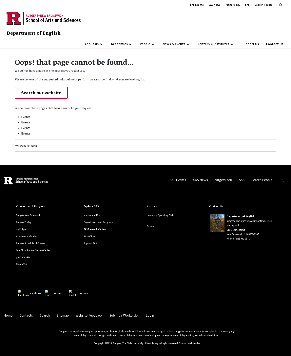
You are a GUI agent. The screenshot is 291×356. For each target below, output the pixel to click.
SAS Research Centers (95, 229)
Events (25, 117)
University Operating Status (161, 215)
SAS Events (197, 5)
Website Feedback (89, 315)
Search (45, 315)
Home (8, 315)
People (145, 44)
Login (150, 315)
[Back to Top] (282, 346)
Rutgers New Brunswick (28, 215)
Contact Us (274, 44)
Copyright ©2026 (103, 343)
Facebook (35, 293)
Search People (264, 5)
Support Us (250, 44)
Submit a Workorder (124, 315)
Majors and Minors (93, 215)
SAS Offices (89, 236)
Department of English (34, 33)
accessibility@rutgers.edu (133, 335)
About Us (92, 44)
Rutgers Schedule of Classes (30, 243)
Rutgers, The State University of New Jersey (135, 343)
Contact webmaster (189, 343)
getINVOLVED (23, 257)
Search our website (41, 93)
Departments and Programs (98, 222)
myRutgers (21, 229)
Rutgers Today (23, 222)
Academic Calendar (26, 236)
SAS (247, 5)
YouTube (83, 293)
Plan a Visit (22, 264)
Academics (119, 44)
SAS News (215, 5)
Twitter (57, 293)
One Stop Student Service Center (33, 250)
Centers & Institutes (213, 44)
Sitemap (63, 315)
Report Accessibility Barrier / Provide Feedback (189, 335)
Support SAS (90, 243)
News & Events (174, 44)
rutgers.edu (232, 5)
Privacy (150, 226)
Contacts (26, 315)
